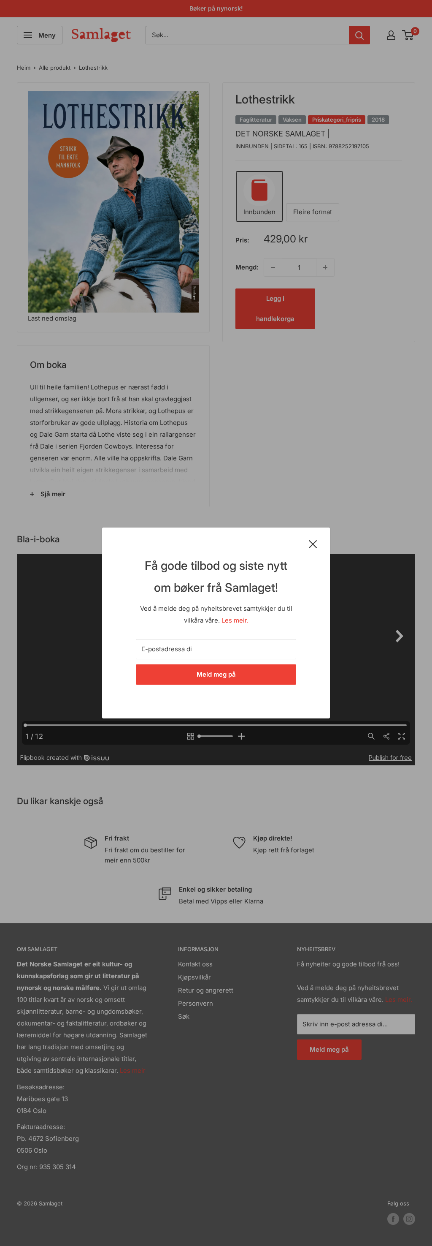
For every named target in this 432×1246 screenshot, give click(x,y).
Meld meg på (216, 674)
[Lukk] (313, 544)
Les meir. (234, 620)
